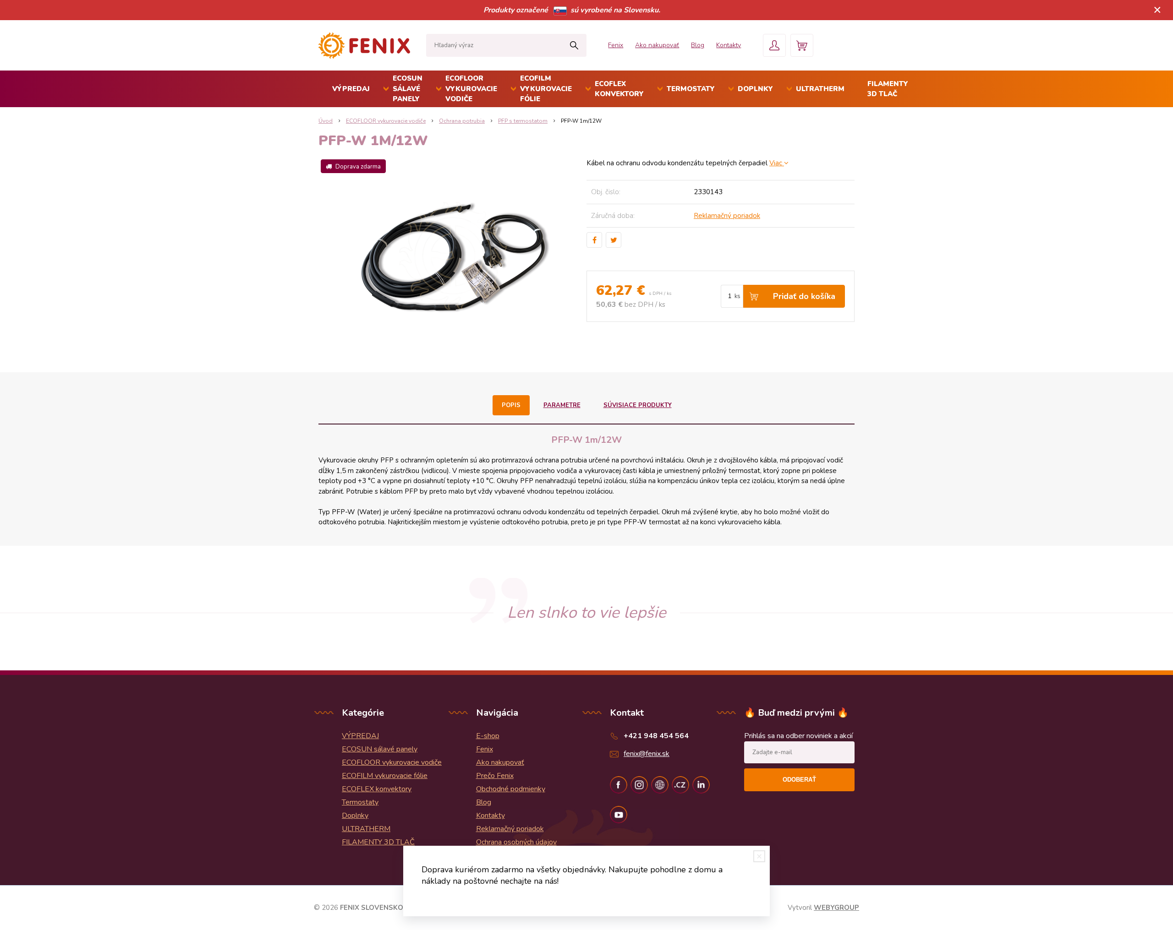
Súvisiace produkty (637, 405)
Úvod (325, 121)
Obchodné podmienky (510, 789)
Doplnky (755, 88)
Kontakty (728, 45)
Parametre (562, 405)
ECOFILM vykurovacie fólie (546, 88)
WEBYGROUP (836, 907)
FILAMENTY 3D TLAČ (887, 89)
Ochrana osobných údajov (516, 842)
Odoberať (799, 779)
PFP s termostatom (523, 121)
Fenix (615, 45)
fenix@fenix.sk (646, 754)
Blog (697, 45)
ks (737, 296)
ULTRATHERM (820, 88)
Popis (511, 405)
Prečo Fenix (495, 776)
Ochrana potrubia (462, 121)
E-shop (487, 736)
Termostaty (691, 88)
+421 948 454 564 (656, 736)
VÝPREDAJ (351, 88)
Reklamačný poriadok (727, 215)
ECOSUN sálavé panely (407, 88)
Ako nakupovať (657, 45)
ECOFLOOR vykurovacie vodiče (471, 88)
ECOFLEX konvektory (619, 89)
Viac (776, 163)
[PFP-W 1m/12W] (452, 255)
